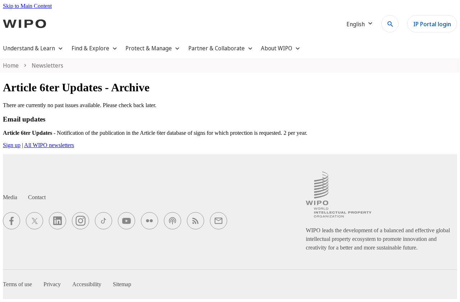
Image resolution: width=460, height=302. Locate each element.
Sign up (11, 145)
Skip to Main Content (27, 6)
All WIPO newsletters (49, 145)
